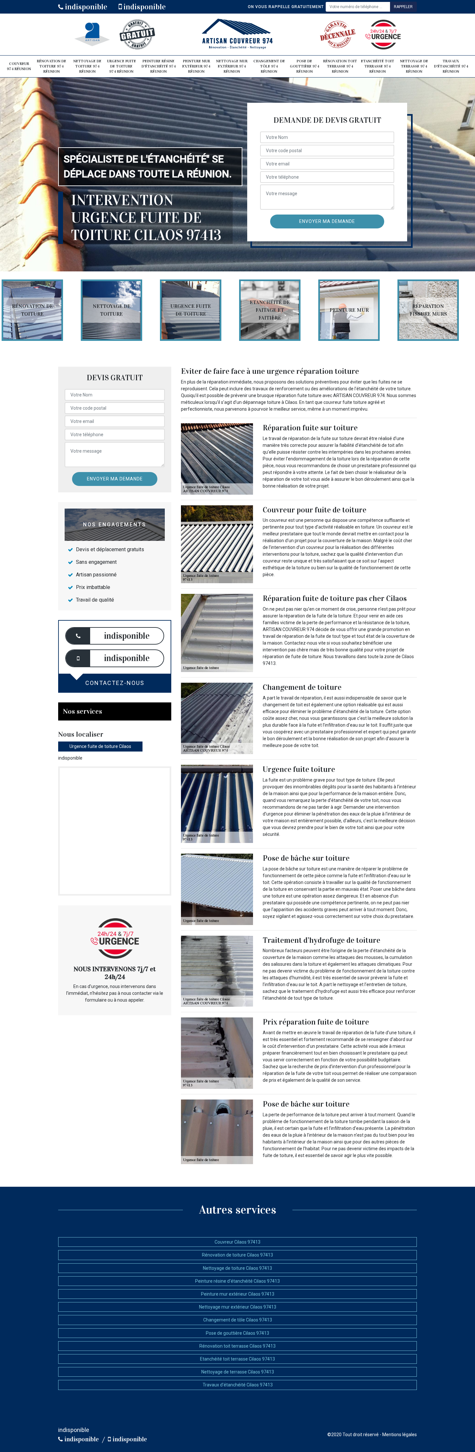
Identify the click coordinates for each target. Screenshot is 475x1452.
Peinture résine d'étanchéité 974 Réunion (159, 66)
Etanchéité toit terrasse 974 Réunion (377, 66)
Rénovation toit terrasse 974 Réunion (340, 66)
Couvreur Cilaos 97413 (237, 1242)
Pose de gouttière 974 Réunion (304, 66)
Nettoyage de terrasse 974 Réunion (414, 66)
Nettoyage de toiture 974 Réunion (87, 66)
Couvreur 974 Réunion (19, 66)
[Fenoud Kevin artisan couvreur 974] (237, 34)
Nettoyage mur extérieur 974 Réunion (232, 66)
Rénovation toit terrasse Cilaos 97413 (237, 1346)
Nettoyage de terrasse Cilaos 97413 (237, 1371)
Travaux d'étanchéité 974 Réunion (451, 66)
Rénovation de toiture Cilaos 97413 (237, 1254)
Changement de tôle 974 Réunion (269, 66)
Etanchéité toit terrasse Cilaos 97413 (237, 1359)
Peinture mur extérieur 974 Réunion (196, 66)
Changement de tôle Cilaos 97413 (237, 1319)
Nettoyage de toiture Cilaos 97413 (237, 1268)
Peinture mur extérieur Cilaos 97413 (237, 1294)
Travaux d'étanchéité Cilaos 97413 (238, 1384)
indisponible (85, 7)
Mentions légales (399, 1434)
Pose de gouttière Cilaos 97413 (237, 1333)
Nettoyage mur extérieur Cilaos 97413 (237, 1307)
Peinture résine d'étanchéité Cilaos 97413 (237, 1281)
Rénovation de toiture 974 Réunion (51, 66)
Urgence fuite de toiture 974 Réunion (121, 66)
